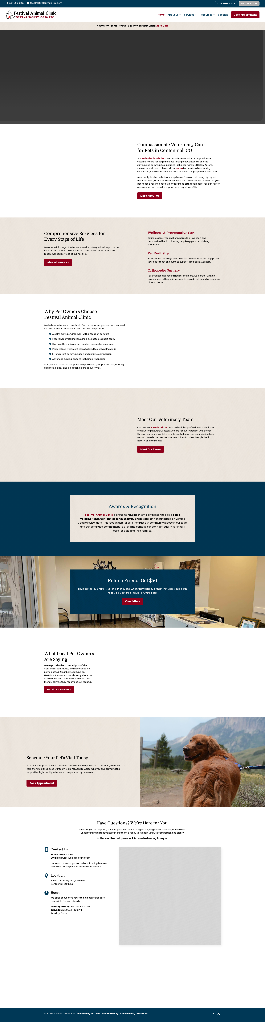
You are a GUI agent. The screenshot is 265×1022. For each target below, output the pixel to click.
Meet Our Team (150, 449)
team (179, 168)
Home (161, 14)
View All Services (58, 262)
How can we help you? (135, 909)
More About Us (149, 195)
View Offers (132, 601)
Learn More (161, 25)
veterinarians (159, 427)
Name (126, 852)
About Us (173, 14)
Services (189, 14)
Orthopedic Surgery (164, 270)
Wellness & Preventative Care (171, 233)
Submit (129, 938)
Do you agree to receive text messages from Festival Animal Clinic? (162, 889)
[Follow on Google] (218, 1014)
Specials (223, 14)
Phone (125, 878)
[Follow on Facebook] (213, 1014)
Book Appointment (245, 14)
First (124, 861)
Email (126, 866)
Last (173, 861)
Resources (206, 14)
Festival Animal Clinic (153, 158)
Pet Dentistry (158, 253)
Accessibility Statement (134, 1013)
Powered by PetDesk (88, 1013)
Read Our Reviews (59, 689)
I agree (129, 893)
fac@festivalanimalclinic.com (46, 3)
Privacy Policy (166, 904)
